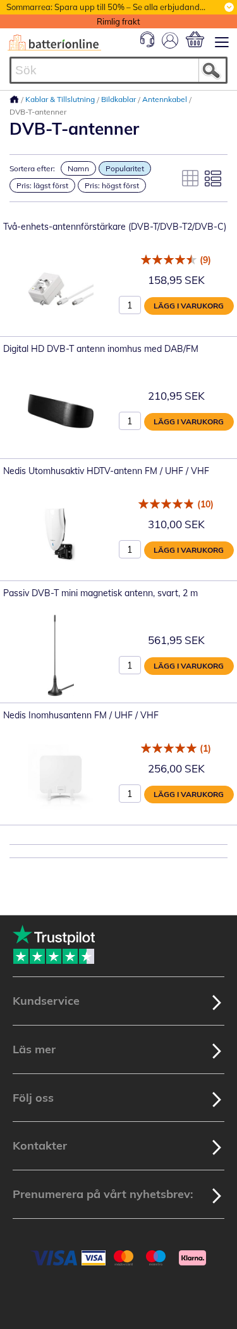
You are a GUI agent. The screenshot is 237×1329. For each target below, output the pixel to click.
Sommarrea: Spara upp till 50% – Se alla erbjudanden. (108, 7)
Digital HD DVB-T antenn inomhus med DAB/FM (100, 348)
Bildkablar (119, 99)
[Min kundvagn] (195, 39)
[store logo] (54, 43)
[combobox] (118, 70)
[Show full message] (229, 7)
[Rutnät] (190, 178)
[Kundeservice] (147, 44)
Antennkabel (165, 99)
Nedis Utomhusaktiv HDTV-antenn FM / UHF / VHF (106, 471)
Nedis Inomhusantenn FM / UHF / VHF (81, 715)
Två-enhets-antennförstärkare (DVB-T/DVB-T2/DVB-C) (114, 226)
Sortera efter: (32, 168)
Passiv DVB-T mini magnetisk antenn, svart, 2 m (100, 593)
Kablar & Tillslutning (61, 99)
